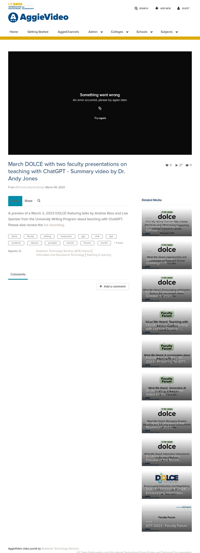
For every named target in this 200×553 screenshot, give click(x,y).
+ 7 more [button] (118, 243)
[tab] (15, 201)
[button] (141, 8)
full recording (54, 225)
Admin (92, 31)
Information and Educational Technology (60, 255)
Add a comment (114, 286)
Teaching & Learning (99, 255)
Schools (142, 31)
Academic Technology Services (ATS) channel (63, 251)
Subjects (166, 31)
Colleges (117, 31)
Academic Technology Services (60, 548)
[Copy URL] (100, 108)
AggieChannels (68, 31)
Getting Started (38, 31)
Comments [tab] (18, 274)
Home (14, 31)
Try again (100, 118)
